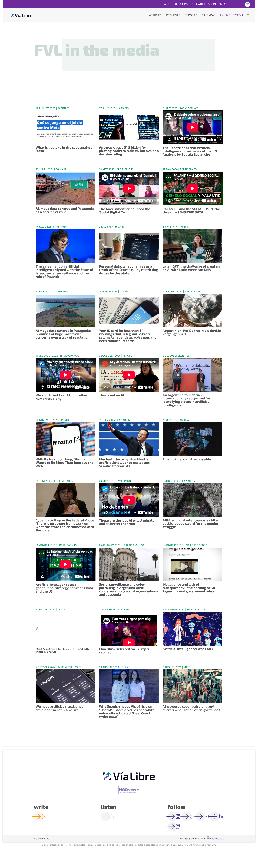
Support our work (192, 4)
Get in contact (218, 4)
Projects (173, 15)
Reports (191, 15)
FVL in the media (231, 15)
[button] (248, 14)
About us (170, 4)
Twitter (233, 4)
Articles (155, 15)
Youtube (240, 4)
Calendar (209, 15)
